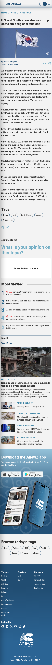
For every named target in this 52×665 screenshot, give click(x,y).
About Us (37, 576)
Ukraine (36, 553)
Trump (25, 553)
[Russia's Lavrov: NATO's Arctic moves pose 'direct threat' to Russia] (8, 428)
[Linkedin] (7, 626)
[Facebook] (2, 626)
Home (4, 12)
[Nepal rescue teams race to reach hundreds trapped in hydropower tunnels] (26, 362)
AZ (41, 4)
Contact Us (38, 588)
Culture (4, 592)
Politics (16, 548)
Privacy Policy (39, 580)
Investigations (6, 604)
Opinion (4, 608)
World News (25, 12)
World (13, 12)
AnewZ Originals (7, 600)
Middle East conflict (5, 613)
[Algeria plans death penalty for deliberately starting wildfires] (8, 440)
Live (19, 576)
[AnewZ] (26, 640)
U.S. (14, 215)
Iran (34, 548)
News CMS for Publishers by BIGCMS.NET (25, 660)
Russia (14, 553)
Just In (20, 580)
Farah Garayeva (10, 62)
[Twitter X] (11, 626)
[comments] (44, 63)
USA (26, 548)
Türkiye (44, 548)
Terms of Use (39, 584)
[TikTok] (24, 626)
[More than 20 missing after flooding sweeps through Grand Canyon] (8, 416)
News (5, 215)
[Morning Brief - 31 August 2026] (8, 405)
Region (4, 576)
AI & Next (4, 584)
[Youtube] (15, 626)
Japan (38, 215)
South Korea (26, 215)
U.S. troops (7, 220)
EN (44, 4)
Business (4, 588)
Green (3, 596)
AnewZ (25, 656)
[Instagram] (19, 626)
